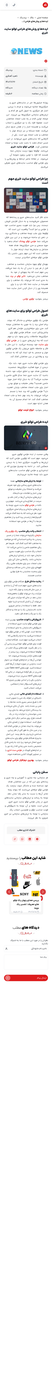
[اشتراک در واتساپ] (22, 839)
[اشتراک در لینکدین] (30, 839)
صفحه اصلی (42, 17)
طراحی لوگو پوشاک (27, 241)
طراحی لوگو (29, 505)
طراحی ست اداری (14, 750)
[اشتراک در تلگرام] (37, 839)
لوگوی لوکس (29, 299)
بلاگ (32, 17)
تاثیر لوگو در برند (17, 276)
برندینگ (23, 17)
